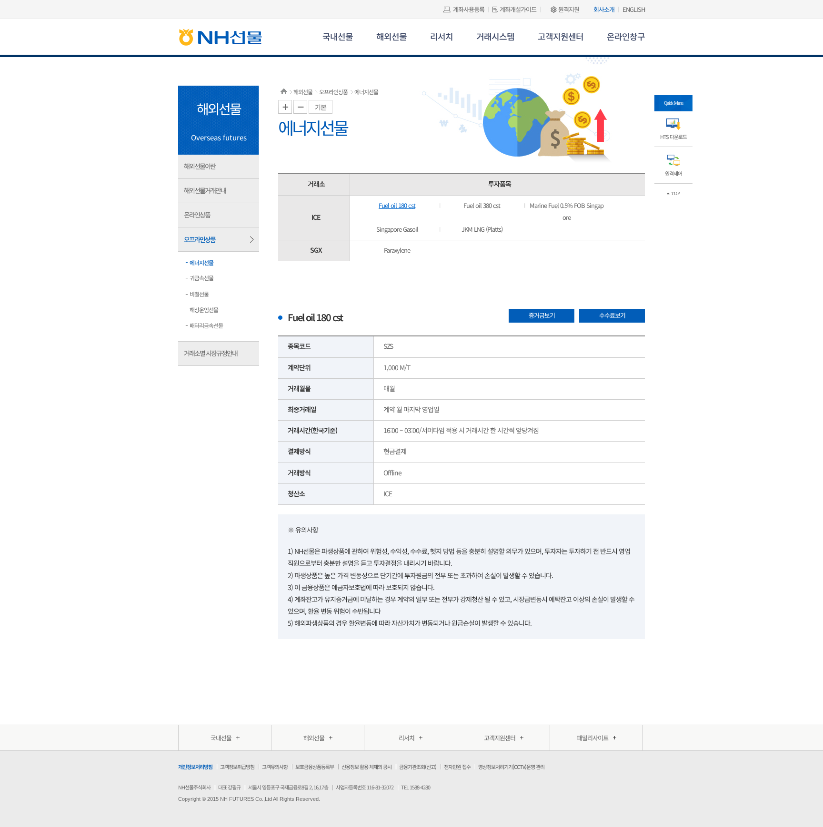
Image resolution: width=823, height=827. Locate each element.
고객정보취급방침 (237, 766)
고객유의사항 (275, 766)
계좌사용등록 (468, 9)
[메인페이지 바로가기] (220, 39)
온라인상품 (197, 214)
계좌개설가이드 (518, 9)
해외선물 (391, 36)
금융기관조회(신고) (417, 766)
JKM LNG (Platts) (482, 229)
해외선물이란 (199, 166)
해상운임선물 (204, 309)
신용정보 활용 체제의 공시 (366, 766)
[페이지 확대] (285, 107)
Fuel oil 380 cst (481, 205)
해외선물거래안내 (205, 190)
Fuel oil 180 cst (397, 205)
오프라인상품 (199, 239)
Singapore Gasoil (397, 229)
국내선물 (337, 36)
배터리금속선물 (206, 325)
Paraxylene (397, 250)
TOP (675, 193)
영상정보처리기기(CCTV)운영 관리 (511, 766)
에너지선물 (201, 262)
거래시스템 (495, 36)
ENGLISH (633, 9)
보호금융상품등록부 (314, 766)
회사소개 (603, 9)
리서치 (441, 36)
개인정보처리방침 (195, 766)
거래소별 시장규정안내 (210, 353)
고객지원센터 (560, 36)
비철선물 (199, 294)
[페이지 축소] (300, 107)
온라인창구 (626, 36)
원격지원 (568, 9)
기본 (320, 107)
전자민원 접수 (457, 766)
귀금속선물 (201, 278)
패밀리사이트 (592, 737)
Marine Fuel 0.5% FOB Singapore (566, 211)
